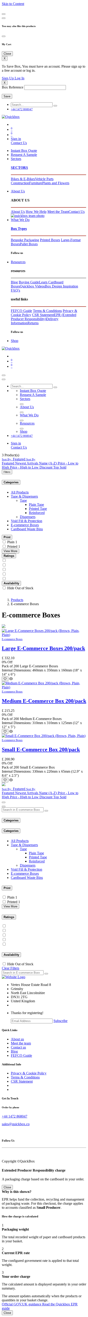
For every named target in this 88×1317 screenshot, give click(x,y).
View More (10, 551)
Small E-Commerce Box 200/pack (41, 749)
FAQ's (15, 290)
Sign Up (8, 78)
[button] (18, 459)
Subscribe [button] (60, 1021)
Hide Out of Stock (20, 588)
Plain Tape (36, 504)
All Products (20, 492)
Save (7, 96)
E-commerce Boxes (25, 525)
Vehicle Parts (44, 179)
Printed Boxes (50, 240)
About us (17, 1039)
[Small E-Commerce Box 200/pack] (44, 736)
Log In (19, 78)
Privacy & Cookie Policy (28, 1073)
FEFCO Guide (21, 311)
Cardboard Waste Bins (27, 529)
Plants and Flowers (55, 183)
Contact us (18, 1047)
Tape (23, 500)
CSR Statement (43, 315)
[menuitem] (24, 150)
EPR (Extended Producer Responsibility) (43, 317)
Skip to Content (13, 4)
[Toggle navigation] (3, 375)
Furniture (35, 183)
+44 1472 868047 (14, 1116)
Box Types (19, 229)
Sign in (16, 139)
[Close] (3, 14)
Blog (14, 282)
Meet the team (21, 1043)
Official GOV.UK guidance (22, 1304)
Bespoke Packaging (25, 240)
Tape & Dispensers (24, 496)
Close (7, 1313)
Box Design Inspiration (61, 286)
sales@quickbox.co (16, 1124)
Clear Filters (10, 968)
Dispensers (27, 517)
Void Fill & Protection (26, 521)
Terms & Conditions (47, 311)
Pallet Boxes (29, 244)
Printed (12, 546)
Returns (33, 323)
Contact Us (19, 143)
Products (17, 600)
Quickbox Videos (32, 286)
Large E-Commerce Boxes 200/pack (43, 648)
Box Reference (12, 87)
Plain (10, 542)
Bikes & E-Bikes (23, 179)
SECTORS (19, 168)
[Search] (55, 105)
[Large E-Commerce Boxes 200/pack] (44, 635)
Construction (20, 183)
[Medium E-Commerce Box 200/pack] (44, 687)
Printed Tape (38, 509)
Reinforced (37, 513)
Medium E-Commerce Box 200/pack (44, 701)
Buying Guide (29, 282)
